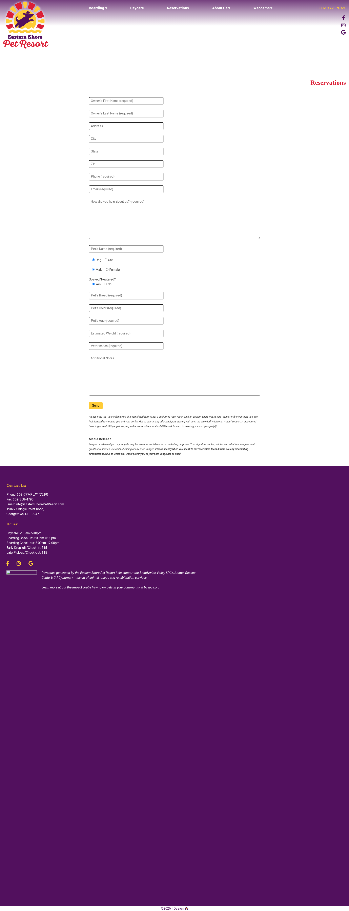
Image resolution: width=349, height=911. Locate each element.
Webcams (261, 8)
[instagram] (343, 25)
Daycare (137, 8)
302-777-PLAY (333, 7)
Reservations (178, 8)
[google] (343, 32)
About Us (219, 8)
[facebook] (7, 564)
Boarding (96, 8)
